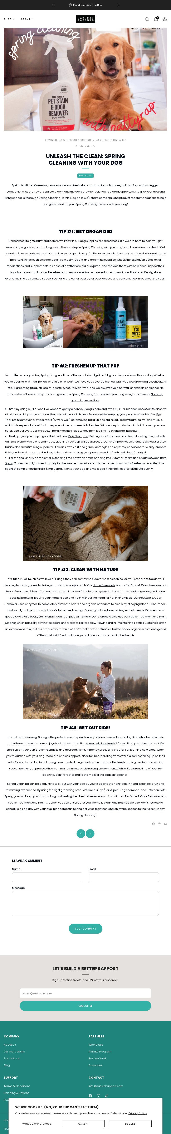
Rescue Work (98, 1058)
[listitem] (85, 5)
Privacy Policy (137, 1113)
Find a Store (12, 1058)
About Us (10, 1045)
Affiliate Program (100, 1052)
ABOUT (26, 19)
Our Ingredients (14, 1052)
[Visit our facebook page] (90, 1096)
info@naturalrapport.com (106, 1086)
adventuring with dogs (61, 140)
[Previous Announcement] (53, 5)
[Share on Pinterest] (159, 823)
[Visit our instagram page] (98, 1096)
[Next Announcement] (118, 5)
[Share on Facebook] (153, 823)
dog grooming (89, 140)
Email (92, 869)
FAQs (7, 1100)
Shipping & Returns (16, 1093)
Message (18, 888)
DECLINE (130, 1124)
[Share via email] (165, 823)
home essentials (113, 140)
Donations (95, 1065)
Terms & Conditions (17, 1086)
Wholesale (96, 1045)
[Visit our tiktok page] (106, 1096)
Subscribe (85, 1006)
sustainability (85, 146)
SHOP (7, 19)
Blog (7, 1065)
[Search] (147, 19)
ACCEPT (83, 1124)
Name (16, 869)
